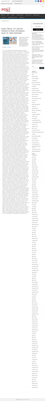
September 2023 (35, 224)
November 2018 (35, 309)
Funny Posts (34, 100)
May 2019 (34, 298)
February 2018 (35, 319)
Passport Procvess (36, 130)
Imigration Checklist (36, 114)
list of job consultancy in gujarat (17, 123)
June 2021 (34, 252)
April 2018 (34, 315)
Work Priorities (16, 205)
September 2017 (35, 329)
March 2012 (34, 381)
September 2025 (35, 176)
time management (15, 178)
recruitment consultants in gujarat (16, 160)
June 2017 (34, 333)
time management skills (22, 178)
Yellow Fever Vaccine (36, 149)
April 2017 (34, 337)
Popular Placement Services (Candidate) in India (20, 152)
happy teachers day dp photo (15, 103)
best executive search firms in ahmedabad (19, 59)
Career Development (19, 82)
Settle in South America (18, 169)
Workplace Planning (16, 210)
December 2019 (35, 286)
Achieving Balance (11, 54)
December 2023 (35, 218)
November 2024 (35, 196)
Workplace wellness (11, 211)
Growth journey (11, 100)
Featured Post (35, 96)
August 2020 (34, 272)
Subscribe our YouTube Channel (6, 3)
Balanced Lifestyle (16, 58)
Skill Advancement (26, 169)
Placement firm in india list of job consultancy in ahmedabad (12, 144)
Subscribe (38, 29)
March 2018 (34, 317)
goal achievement (23, 99)
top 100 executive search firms (21, 182)
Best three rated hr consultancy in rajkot (20, 76)
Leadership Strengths (22, 116)
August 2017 (34, 331)
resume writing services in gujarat (15, 162)
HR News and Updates (9, 51)
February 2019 (35, 304)
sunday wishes (25, 172)
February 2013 (35, 375)
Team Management (9, 174)
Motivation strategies (6, 128)
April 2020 (34, 280)
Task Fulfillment (5, 173)
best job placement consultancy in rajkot (19, 67)
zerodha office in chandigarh (19, 211)
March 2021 (34, 258)
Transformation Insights (19, 194)
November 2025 (35, 172)
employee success (12, 90)
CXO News (34, 86)
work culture (22, 203)
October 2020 (34, 268)
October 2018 (34, 311)
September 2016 (35, 351)
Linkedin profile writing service (19, 121)
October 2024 (34, 198)
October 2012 (34, 377)
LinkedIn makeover (18, 120)
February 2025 (35, 190)
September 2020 (35, 270)
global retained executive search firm (14, 99)
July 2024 (34, 204)
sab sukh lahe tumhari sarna (9, 164)
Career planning (21, 84)
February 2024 (35, 214)
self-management (11, 169)
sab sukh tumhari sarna (24, 168)
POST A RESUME (5, 153)
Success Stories (35, 142)
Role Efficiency (23, 162)
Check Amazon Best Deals (5, 1)
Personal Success (22, 136)
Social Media (34, 138)
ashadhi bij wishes (24, 55)
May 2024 (34, 208)
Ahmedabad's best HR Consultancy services (13, 55)
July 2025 (34, 180)
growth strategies (23, 100)
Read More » (9, 47)
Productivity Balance (16, 153)
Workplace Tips (5, 211)
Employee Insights (18, 88)
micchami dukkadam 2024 (15, 125)
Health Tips (34, 106)
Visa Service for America (13, 201)
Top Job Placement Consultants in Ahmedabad (10, 189)
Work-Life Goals (15, 206)
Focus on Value (14, 96)
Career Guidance (35, 78)
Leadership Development (16, 112)
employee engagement (25, 87)
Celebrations (10, 50)
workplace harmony (21, 209)
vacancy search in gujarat (6, 197)
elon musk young (18, 87)
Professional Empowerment (19, 154)
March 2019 (34, 302)
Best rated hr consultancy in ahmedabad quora (10, 71)
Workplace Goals (8, 209)
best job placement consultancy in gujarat (18, 66)
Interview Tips (35, 116)
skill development (5, 170)
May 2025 (34, 184)
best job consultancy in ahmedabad (20, 63)
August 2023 (34, 226)
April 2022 (34, 248)
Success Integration (25, 170)
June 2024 (34, 206)
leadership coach (9, 112)
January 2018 (34, 321)
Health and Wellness (36, 104)
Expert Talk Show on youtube (23, 95)
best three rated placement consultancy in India (17, 79)
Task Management (11, 173)
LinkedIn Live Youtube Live (10, 120)
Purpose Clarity (7, 157)
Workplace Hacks (14, 209)
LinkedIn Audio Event (20, 51)
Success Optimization (12, 172)
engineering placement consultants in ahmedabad (15, 92)
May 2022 (34, 246)
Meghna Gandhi (8, 125)
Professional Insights (19, 156)
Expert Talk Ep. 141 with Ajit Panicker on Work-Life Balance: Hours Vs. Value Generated (13, 31)
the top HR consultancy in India (10, 177)
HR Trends (14, 51)
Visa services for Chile (21, 201)
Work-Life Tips (22, 207)
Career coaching (17, 80)
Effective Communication (23, 86)
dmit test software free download (13, 86)
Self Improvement (5, 169)
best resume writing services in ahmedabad (14, 72)
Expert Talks (4, 96)
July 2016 (34, 355)
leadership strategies (15, 116)
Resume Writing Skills (36, 136)
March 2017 (34, 339)
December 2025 (35, 170)
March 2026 (34, 165)
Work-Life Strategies (9, 207)
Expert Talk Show (16, 95)
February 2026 (35, 167)
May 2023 (34, 232)
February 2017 (35, 341)
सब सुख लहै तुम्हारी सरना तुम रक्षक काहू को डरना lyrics (20, 213)
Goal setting (7, 100)
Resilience (22, 161)
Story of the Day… (35, 140)
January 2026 (34, 169)
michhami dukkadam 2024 (16, 127)
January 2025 (34, 192)
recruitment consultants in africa (17, 158)
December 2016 (35, 345)
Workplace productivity (23, 210)
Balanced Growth (5, 58)
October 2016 (34, 349)
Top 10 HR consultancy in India (19, 181)
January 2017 (34, 343)
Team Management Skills (17, 174)
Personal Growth (16, 136)
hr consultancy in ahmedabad (19, 104)
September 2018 (35, 313)
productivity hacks (5, 154)
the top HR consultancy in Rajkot (21, 177)
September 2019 (35, 292)
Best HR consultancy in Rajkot (9, 63)
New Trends (34, 128)
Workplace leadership (8, 210)
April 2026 (34, 163)
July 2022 (34, 242)
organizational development (17, 129)
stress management (12, 170)
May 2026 (34, 161)
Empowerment (5, 91)
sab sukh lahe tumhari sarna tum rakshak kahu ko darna (18, 166)
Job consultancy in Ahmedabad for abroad (16, 108)
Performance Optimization (17, 135)
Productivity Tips (11, 154)
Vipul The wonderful (6, 201)
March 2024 (34, 212)
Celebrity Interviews (36, 82)
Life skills (18, 119)
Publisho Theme (18, 399)
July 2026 (34, 157)
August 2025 (34, 178)
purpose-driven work (14, 157)
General (4, 51)
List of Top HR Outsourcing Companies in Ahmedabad (17, 124)
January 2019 (34, 306)
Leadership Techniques (13, 117)
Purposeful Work (20, 157)
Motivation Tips (26, 51)
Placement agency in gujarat (14, 137)
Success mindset (5, 172)
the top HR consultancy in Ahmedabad (14, 176)
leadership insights (6, 115)
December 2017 (35, 323)
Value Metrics (13, 198)
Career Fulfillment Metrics (17, 83)
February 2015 (35, 365)
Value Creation (21, 197)
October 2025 (34, 174)
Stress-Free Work (18, 170)
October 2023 (34, 222)
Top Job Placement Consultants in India (11, 190)
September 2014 (35, 371)
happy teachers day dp (6, 103)
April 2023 (34, 234)
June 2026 (34, 159)
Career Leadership (9, 84)
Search (33, 66)
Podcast (23, 144)
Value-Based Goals (25, 198)
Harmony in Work (23, 103)
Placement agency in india (23, 137)
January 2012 (34, 385)
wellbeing (4, 202)
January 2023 (34, 240)
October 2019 (34, 290)
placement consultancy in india (7, 140)
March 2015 (34, 363)
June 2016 (34, 357)
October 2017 (34, 327)
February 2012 (35, 383)
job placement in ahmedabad (17, 111)
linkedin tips (26, 121)
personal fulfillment (10, 136)
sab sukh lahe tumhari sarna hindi (17, 165)
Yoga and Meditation (36, 151)
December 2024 (35, 194)
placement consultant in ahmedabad (18, 140)
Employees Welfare (15, 50)
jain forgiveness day (6, 108)
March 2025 (34, 188)
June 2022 (34, 244)
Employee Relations (6, 90)
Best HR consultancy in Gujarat (16, 62)
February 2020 (35, 282)
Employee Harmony (11, 88)
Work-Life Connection (8, 206)
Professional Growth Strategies (10, 156)
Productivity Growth (23, 153)
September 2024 (35, 200)
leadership (4, 112)
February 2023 (35, 238)
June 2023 (34, 230)
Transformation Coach (11, 194)
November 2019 (35, 288)
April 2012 (34, 379)
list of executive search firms (7, 123)
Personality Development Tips (38, 132)
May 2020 (34, 278)
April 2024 (34, 210)
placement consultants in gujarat (16, 141)
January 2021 (34, 262)
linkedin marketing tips (25, 120)
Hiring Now (21, 17)
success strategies (19, 172)
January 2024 (34, 216)
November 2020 (35, 266)
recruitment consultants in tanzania (14, 161)
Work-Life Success (16, 207)
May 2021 (34, 254)
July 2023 (34, 228)
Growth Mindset (17, 100)
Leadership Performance (20, 115)
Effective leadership (6, 87)
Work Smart (21, 205)
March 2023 (34, 236)
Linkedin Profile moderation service (8, 121)
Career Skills (27, 84)
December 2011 (35, 387)
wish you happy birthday (16, 203)
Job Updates (34, 118)
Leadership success (6, 117)
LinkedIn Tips (34, 124)
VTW (26, 201)
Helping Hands (35, 108)
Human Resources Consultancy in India (9, 107)
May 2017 (34, 335)
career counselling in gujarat (11, 82)
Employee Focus (5, 88)
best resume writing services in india (14, 74)
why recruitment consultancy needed (21, 202)
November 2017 (35, 325)
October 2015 (34, 359)
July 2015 (34, 361)
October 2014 (34, 369)
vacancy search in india (14, 197)
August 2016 (34, 353)
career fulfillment (10, 83)
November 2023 (35, 220)
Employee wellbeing (25, 90)
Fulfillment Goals (5, 99)
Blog (6, 50)
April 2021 (34, 256)
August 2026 (34, 155)
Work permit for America (10, 205)
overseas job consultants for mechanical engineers (12, 132)
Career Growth (24, 83)
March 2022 (34, 250)
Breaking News (35, 76)
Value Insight (8, 198)
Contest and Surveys (36, 84)
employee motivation (24, 88)
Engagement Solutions (11, 91)
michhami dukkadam (8, 127)
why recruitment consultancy (10, 202)
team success (23, 174)
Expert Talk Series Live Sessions (8, 95)
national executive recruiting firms (22, 128)
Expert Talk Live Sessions (22, 50)
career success (5, 86)
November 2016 (35, 347)
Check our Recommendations (17, 1)
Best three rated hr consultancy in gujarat (20, 75)
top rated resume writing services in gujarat (13, 193)
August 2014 (34, 373)
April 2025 (34, 186)
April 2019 (34, 300)
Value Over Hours (18, 198)
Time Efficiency (9, 178)
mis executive (23, 127)
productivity (10, 153)
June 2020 (34, 276)
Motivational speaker (13, 128)
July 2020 (34, 274)
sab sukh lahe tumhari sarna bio (20, 164)
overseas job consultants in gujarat (13, 133)
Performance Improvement (8, 135)
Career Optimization (15, 84)
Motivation (3, 17)
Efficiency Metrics (12, 87)
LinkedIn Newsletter (18, 3)
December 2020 (35, 264)
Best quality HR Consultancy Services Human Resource (19, 70)
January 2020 (34, 284)
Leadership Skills (8, 116)
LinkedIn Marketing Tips (12, 17)
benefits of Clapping (9, 59)
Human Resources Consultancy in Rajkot (21, 107)
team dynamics (16, 173)
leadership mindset (12, 115)
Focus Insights (9, 96)
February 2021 (35, 260)
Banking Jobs (34, 72)
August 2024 (34, 202)
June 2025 (34, 182)
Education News (35, 88)
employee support (19, 90)
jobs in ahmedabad (25, 111)
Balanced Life (11, 58)
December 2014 (35, 367)
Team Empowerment (23, 173)
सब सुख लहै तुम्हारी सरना (9, 213)
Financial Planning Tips (36, 98)
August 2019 (34, 294)
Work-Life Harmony (22, 206)
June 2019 (34, 296)
